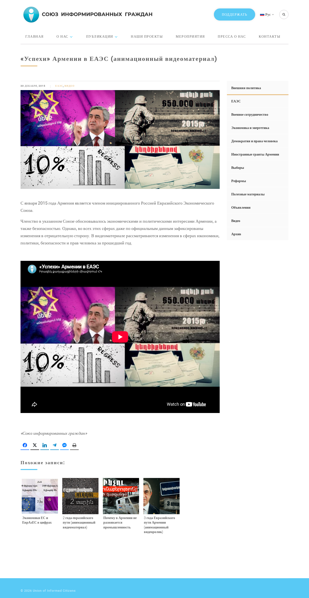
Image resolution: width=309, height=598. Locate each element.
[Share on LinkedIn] (44, 445)
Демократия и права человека (254, 141)
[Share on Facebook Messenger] (64, 445)
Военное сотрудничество (249, 114)
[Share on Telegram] (54, 445)
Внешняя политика (246, 87)
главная (34, 36)
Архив (236, 234)
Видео (69, 85)
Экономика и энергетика (250, 127)
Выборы (237, 167)
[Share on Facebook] (25, 445)
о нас (62, 36)
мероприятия (190, 36)
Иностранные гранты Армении (255, 154)
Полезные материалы (248, 194)
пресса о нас (232, 36)
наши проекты (147, 36)
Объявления (241, 207)
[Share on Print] (74, 445)
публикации (99, 36)
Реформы (238, 180)
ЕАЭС (59, 85)
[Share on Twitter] (34, 445)
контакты (269, 36)
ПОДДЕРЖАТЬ (234, 14)
